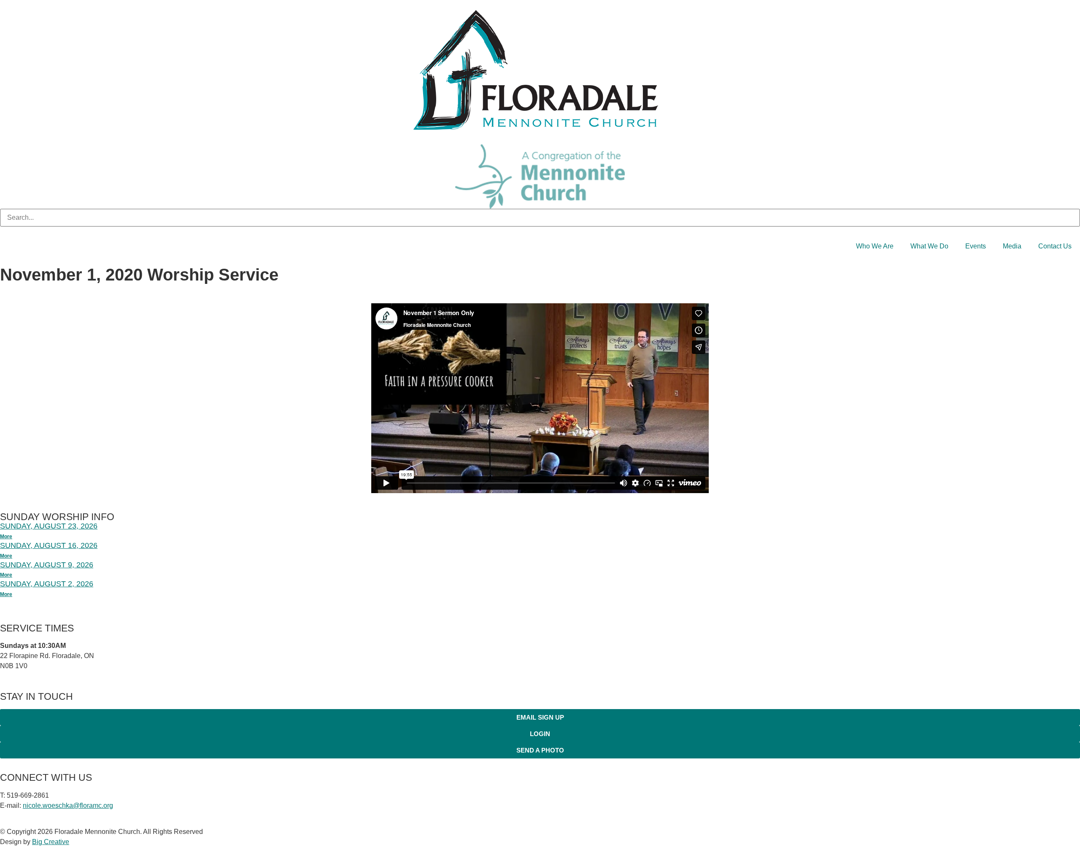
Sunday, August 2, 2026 (46, 584)
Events (975, 246)
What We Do (929, 246)
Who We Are (875, 246)
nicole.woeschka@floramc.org (68, 805)
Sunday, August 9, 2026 (46, 565)
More (6, 537)
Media (1012, 246)
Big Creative (50, 841)
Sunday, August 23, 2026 (48, 526)
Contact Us (1055, 246)
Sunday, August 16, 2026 (48, 545)
